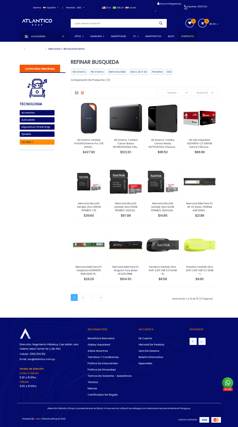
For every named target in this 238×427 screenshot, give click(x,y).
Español (51, 7)
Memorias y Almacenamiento (66, 49)
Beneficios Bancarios (101, 338)
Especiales (145, 363)
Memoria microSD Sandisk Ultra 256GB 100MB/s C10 (89, 207)
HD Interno (97, 72)
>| (100, 297)
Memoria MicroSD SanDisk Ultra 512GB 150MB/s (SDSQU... (125, 207)
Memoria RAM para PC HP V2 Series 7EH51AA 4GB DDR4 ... (199, 207)
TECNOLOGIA (31, 104)
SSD (169, 72)
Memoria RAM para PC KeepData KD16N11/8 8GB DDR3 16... (88, 270)
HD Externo (79, 72)
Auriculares (28, 120)
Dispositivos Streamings (35, 127)
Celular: (24, 354)
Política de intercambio (103, 363)
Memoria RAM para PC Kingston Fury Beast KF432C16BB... (125, 270)
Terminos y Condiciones (103, 357)
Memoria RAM (117, 72)
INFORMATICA (35, 49)
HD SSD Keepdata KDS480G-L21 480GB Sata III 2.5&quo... (199, 143)
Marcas (92, 388)
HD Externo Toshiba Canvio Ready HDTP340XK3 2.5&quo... (163, 143)
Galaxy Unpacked (99, 344)
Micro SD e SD (139, 72)
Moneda (70, 7)
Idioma (37, 7)
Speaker (26, 134)
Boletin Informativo (151, 357)
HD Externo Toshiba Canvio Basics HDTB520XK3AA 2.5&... (126, 143)
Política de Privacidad (102, 369)
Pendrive (157, 72)
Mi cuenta (145, 338)
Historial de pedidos (151, 344)
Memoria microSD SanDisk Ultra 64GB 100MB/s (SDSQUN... (162, 207)
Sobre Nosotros (98, 351)
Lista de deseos (149, 351)
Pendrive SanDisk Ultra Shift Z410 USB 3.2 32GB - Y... (199, 270)
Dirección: (26, 344)
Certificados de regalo (103, 394)
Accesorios (28, 112)
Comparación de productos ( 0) (90, 80)
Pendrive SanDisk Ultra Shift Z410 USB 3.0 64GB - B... (163, 270)
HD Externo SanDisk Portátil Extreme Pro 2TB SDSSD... (88, 143)
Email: (23, 359)
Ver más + (27, 142)
